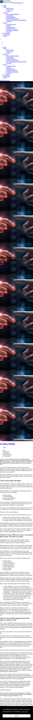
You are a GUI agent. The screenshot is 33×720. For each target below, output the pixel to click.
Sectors (5, 23)
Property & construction (12, 30)
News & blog (6, 34)
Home (4, 5)
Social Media (9, 15)
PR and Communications (12, 14)
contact (9, 695)
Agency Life (9, 10)
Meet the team (10, 8)
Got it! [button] (16, 715)
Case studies (6, 33)
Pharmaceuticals (10, 27)
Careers (8, 11)
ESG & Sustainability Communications (16, 20)
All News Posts (4, 267)
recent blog (5, 682)
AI (28, 459)
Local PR (8, 31)
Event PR (8, 21)
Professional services (11, 28)
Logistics (8, 26)
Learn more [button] (24, 711)
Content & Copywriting (12, 18)
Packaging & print (11, 24)
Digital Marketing (10, 17)
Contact (5, 36)
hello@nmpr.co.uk (18, 2)
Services (5, 12)
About (4, 7)
